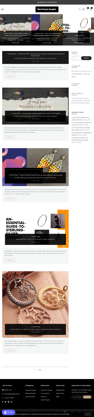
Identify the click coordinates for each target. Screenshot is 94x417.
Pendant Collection (13, 35)
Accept (88, 414)
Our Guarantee (45, 393)
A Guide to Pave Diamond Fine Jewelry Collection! (35, 58)
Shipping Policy (60, 390)
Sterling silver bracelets (54, 33)
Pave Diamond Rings (35, 53)
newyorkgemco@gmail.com (12, 394)
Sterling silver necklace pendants (52, 35)
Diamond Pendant (18, 33)
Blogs (57, 396)
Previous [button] (4, 29)
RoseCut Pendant (23, 35)
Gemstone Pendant (36, 113)
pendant (47, 33)
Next (39, 370)
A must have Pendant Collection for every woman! (35, 116)
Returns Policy (60, 393)
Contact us (44, 396)
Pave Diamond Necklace (24, 53)
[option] (15, 29)
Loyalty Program (45, 400)
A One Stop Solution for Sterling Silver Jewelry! (35, 178)
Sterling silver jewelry (39, 35)
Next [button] (89, 29)
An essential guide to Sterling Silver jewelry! (35, 239)
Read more (10, 76)
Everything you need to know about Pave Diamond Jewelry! (35, 329)
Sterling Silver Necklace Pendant (48, 53)
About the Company (46, 390)
